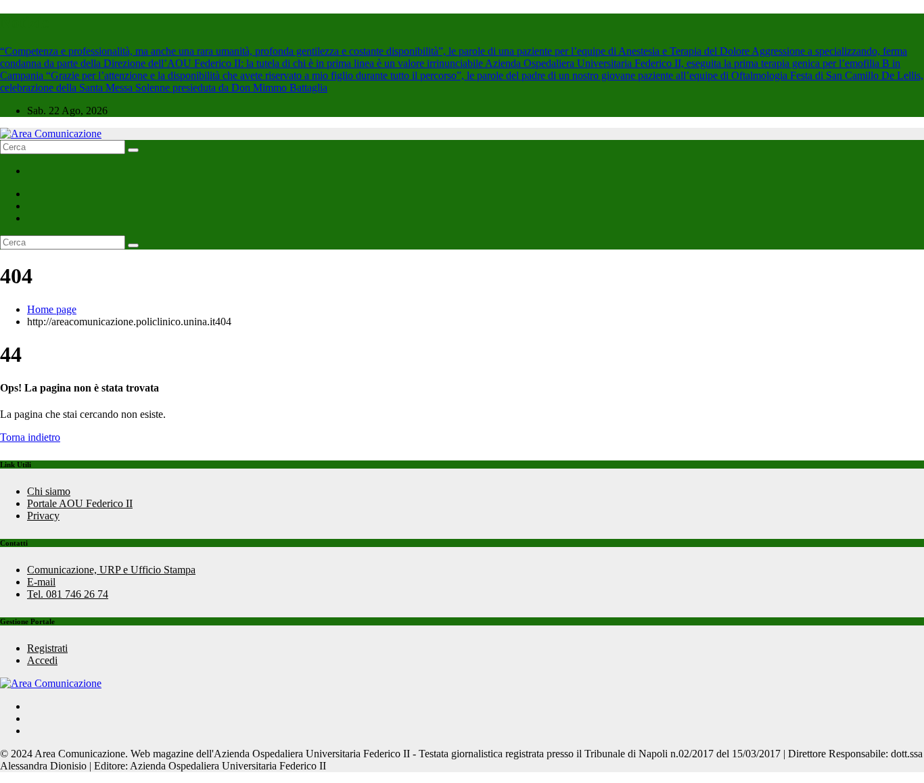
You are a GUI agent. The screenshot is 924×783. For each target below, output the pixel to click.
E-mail (41, 582)
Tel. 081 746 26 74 (67, 594)
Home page (51, 309)
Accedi (42, 660)
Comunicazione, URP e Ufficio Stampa (111, 569)
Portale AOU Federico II (80, 503)
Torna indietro (30, 437)
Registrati (47, 648)
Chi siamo (48, 491)
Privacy (43, 515)
